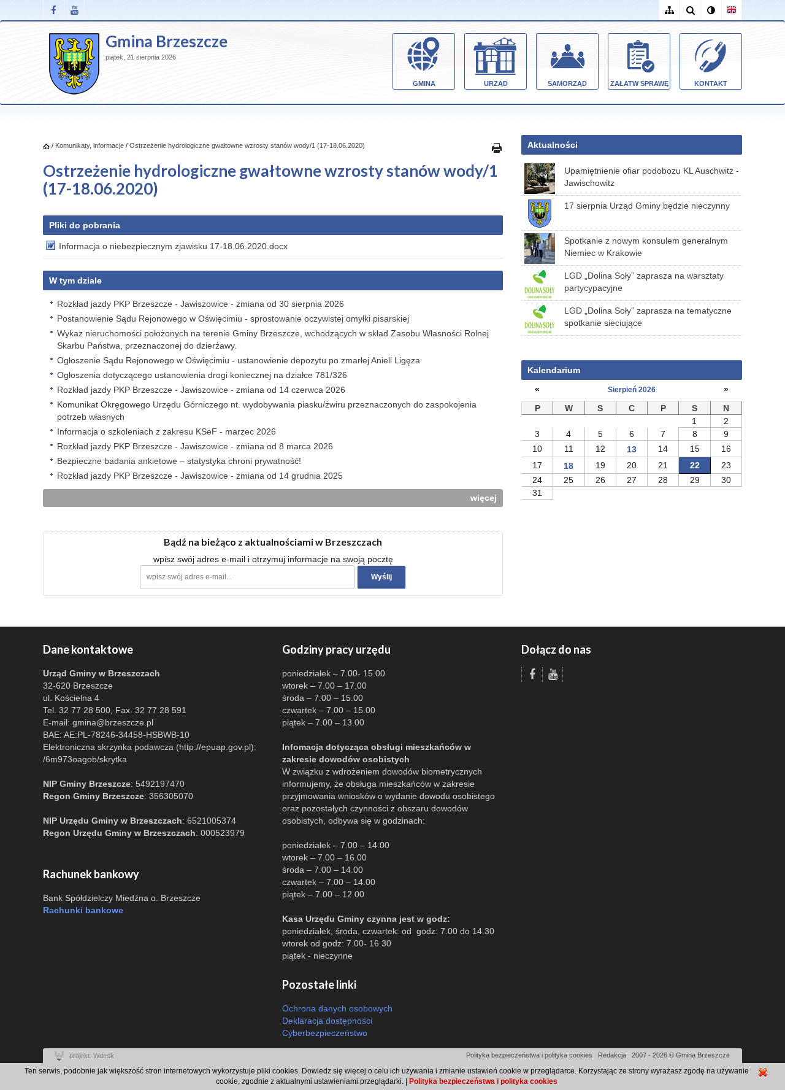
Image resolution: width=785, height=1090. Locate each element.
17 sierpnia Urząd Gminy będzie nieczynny (647, 206)
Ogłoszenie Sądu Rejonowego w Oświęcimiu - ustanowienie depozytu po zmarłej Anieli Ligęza (238, 360)
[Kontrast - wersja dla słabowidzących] (710, 10)
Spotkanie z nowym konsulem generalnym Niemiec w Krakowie (646, 247)
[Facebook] (53, 10)
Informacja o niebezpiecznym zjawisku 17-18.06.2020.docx (173, 246)
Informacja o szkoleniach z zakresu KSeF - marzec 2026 (166, 431)
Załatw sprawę (639, 83)
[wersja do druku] (497, 147)
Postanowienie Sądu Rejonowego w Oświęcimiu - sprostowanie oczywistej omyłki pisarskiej (233, 318)
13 (632, 449)
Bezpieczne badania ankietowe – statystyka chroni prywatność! (179, 461)
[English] (731, 10)
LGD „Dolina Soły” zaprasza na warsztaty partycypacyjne (644, 282)
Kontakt (710, 83)
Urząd (496, 83)
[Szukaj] (690, 10)
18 (568, 466)
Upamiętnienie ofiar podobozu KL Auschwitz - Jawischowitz (651, 177)
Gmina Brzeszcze (166, 41)
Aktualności (552, 145)
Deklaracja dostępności (327, 1021)
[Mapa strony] (669, 10)
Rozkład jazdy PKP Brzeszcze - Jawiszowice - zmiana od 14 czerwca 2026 (201, 390)
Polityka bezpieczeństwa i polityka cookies (529, 1055)
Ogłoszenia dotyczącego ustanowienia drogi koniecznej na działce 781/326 (202, 375)
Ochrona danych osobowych (337, 1008)
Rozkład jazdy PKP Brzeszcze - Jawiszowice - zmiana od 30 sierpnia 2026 (200, 304)
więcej (483, 498)
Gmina (424, 83)
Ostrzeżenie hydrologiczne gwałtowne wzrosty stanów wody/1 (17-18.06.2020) (247, 145)
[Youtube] (74, 10)
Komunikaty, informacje (89, 145)
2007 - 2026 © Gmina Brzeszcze (681, 1055)
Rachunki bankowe (83, 910)
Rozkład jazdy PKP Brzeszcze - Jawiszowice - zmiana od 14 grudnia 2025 (200, 476)
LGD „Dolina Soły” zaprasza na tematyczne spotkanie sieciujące (648, 317)
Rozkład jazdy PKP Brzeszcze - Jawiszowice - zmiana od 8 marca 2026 (195, 446)
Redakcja (612, 1055)
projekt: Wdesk (91, 1055)
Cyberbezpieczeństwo (324, 1033)
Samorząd (567, 83)
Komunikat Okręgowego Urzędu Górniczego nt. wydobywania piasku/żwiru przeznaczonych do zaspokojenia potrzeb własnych (267, 411)
